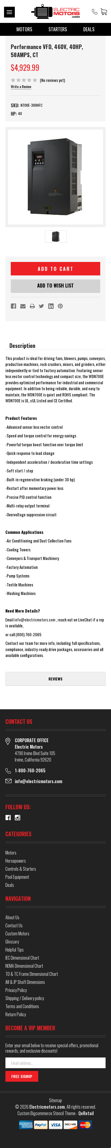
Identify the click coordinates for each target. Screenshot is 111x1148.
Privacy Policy (16, 990)
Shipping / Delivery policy (24, 998)
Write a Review (21, 86)
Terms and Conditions (22, 1006)
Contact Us (14, 925)
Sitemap (55, 1100)
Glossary (12, 941)
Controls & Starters (20, 869)
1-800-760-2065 (30, 770)
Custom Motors (17, 933)
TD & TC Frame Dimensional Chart (31, 974)
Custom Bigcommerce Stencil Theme (46, 1113)
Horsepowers (15, 860)
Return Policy (15, 1014)
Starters (57, 29)
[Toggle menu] (9, 12)
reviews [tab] (55, 679)
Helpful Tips (14, 949)
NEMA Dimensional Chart (24, 966)
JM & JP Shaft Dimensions (25, 982)
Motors (24, 29)
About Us (12, 917)
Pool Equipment (17, 877)
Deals (89, 29)
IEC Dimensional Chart (22, 958)
